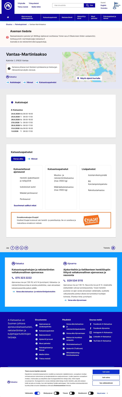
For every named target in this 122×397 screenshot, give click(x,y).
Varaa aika (18, 159)
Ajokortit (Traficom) (74, 348)
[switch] (56, 393)
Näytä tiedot (101, 393)
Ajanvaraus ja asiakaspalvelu (27, 17)
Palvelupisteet (21, 24)
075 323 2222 (23, 277)
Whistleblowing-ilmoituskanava (73, 354)
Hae (91, 5)
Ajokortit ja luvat (81, 17)
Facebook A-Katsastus (102, 324)
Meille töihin (36, 7)
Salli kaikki (106, 372)
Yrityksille (21, 3)
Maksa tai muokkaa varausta (74, 338)
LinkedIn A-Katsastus (102, 337)
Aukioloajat (15, 82)
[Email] (26, 248)
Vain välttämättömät (106, 383)
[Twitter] (17, 248)
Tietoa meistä (23, 7)
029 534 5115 (75, 280)
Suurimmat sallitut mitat (25, 205)
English (103, 5)
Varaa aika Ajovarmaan (76, 300)
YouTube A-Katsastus (102, 341)
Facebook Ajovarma (101, 328)
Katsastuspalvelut (50, 17)
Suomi (103, 3)
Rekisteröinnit (67, 17)
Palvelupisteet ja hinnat (109, 17)
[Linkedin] (22, 248)
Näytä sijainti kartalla (90, 78)
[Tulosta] (113, 248)
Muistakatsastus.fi (74, 344)
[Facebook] (12, 248)
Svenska (104, 8)
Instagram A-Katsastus (102, 332)
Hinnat (30, 82)
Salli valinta (106, 377)
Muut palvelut (94, 17)
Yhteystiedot (34, 3)
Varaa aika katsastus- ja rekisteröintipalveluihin (35, 292)
